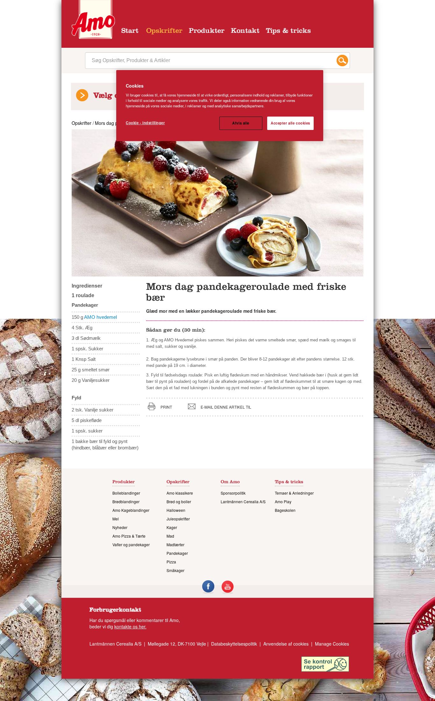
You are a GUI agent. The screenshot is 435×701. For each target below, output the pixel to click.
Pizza (171, 561)
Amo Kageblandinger (130, 510)
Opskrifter (164, 31)
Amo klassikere (180, 493)
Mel (115, 518)
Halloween (176, 510)
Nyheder (119, 527)
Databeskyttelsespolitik (234, 643)
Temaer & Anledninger (294, 493)
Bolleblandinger (126, 493)
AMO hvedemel (100, 317)
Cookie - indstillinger (145, 122)
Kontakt (245, 31)
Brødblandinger (125, 501)
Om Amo (230, 482)
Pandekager (177, 553)
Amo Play (283, 501)
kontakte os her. (130, 626)
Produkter (207, 31)
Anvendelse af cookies (286, 643)
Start (130, 31)
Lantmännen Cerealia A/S (243, 501)
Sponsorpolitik (233, 493)
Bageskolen (285, 510)
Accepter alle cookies (290, 122)
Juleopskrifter (178, 518)
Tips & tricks (288, 31)
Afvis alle (240, 122)
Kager (172, 527)
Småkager (175, 570)
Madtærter (175, 544)
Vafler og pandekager (131, 544)
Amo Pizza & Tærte (129, 536)
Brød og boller (179, 501)
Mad (170, 536)
